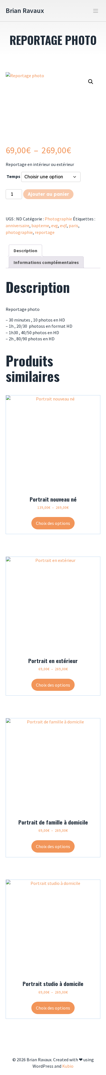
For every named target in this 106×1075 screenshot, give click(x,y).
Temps (13, 176)
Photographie (58, 219)
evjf (63, 225)
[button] (91, 82)
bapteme (40, 225)
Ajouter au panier (48, 194)
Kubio (67, 1066)
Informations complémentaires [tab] (46, 262)
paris (73, 225)
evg (54, 225)
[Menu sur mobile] (95, 10)
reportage (45, 232)
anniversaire (17, 225)
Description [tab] (25, 250)
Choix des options (53, 523)
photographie (19, 232)
